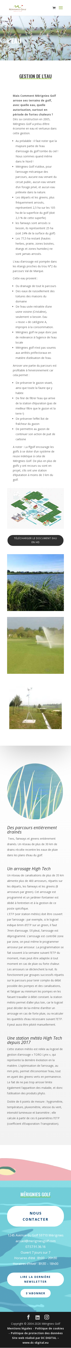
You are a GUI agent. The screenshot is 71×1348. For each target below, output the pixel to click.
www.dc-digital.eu (35, 1342)
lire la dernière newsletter (35, 1279)
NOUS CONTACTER (35, 1216)
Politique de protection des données (37, 1333)
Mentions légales (19, 1328)
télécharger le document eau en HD (35, 540)
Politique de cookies (49, 1328)
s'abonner (35, 1293)
